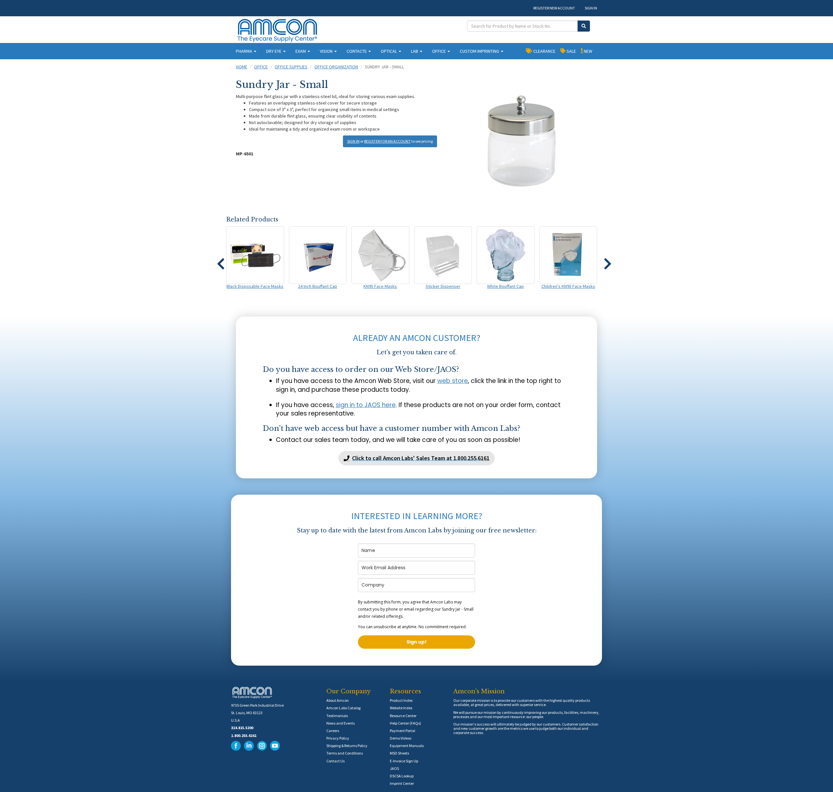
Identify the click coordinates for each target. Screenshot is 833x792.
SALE (571, 51)
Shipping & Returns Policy (346, 745)
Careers (332, 730)
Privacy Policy (337, 738)
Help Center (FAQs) (405, 723)
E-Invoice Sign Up (404, 760)
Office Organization (336, 67)
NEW (587, 51)
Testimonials (337, 715)
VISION (327, 51)
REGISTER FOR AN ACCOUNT (387, 141)
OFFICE (439, 51)
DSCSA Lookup (402, 775)
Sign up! (416, 642)
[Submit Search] (584, 26)
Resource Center (403, 715)
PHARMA (244, 51)
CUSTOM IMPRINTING (480, 51)
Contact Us (335, 760)
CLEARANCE (543, 51)
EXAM (301, 51)
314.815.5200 (242, 727)
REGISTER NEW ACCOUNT (554, 8)
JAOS (394, 768)
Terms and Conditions (344, 753)
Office (261, 67)
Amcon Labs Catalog (343, 707)
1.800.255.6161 (243, 735)
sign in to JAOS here (366, 405)
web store (452, 380)
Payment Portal (402, 730)
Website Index (401, 707)
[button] (220, 261)
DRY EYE (274, 51)
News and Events (340, 723)
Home (241, 67)
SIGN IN (591, 8)
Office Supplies (291, 67)
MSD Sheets (399, 753)
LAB (415, 51)
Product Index (401, 700)
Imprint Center (402, 783)
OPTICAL (389, 51)
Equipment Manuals (407, 745)
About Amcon (337, 700)
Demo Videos (400, 738)
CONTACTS (357, 51)
